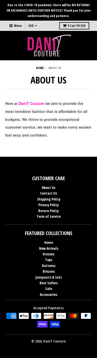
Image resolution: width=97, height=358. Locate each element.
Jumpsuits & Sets (48, 277)
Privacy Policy (48, 204)
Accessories (48, 294)
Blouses (49, 271)
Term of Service (48, 216)
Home (40, 68)
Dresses (48, 254)
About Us (48, 187)
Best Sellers (49, 282)
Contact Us (48, 193)
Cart (77, 25)
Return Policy (48, 210)
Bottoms (48, 265)
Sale (48, 288)
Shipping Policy (48, 199)
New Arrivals (48, 248)
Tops (48, 259)
